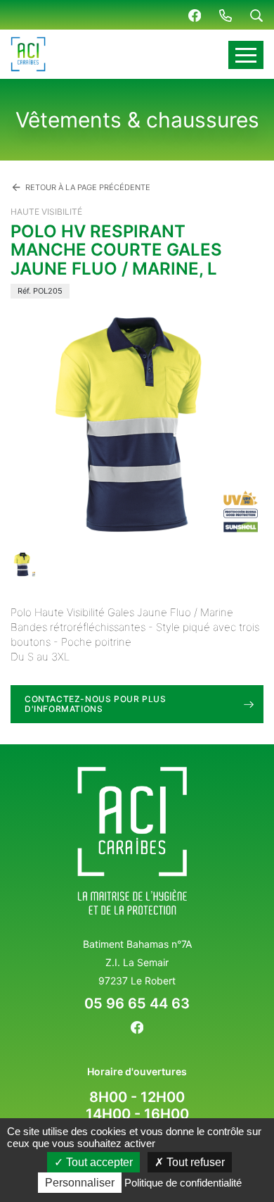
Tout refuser (194, 1162)
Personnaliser (80, 1183)
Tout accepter (98, 1162)
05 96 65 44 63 (137, 1003)
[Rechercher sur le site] (256, 15)
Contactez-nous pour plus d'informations (95, 704)
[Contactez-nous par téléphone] (225, 15)
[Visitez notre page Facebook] (195, 15)
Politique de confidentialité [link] (183, 1183)
